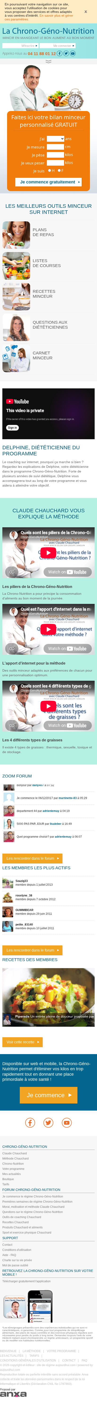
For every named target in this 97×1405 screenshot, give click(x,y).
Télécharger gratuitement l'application (26, 1281)
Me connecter (62, 46)
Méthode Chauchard (15, 1158)
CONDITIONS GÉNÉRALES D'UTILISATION (28, 1360)
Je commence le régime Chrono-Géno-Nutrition (32, 1196)
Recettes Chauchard (15, 1222)
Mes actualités (11, 1174)
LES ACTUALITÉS (11, 1355)
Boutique (8, 1179)
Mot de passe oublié (15, 1265)
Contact (7, 1244)
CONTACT (69, 1360)
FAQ (84, 1360)
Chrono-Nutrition (13, 1163)
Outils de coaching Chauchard (21, 1217)
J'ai (42, 138)
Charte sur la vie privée (17, 1260)
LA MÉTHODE (32, 1351)
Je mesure (35, 147)
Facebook (30, 1123)
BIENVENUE (8, 1351)
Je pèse (38, 155)
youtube (67, 1123)
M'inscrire (28, 46)
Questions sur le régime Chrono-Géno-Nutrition (32, 1212)
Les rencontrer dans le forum (30, 858)
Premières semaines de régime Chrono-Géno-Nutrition (37, 1201)
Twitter (48, 1123)
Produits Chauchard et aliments (22, 1227)
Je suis (38, 171)
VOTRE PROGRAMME (61, 1351)
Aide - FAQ (9, 1255)
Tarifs (5, 1184)
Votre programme (13, 1169)
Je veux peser (32, 163)
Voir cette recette (20, 1042)
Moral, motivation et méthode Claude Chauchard (33, 1206)
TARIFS (34, 1355)
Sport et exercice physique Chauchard (26, 1232)
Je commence (46, 1095)
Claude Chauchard (14, 1153)
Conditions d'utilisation (16, 1250)
